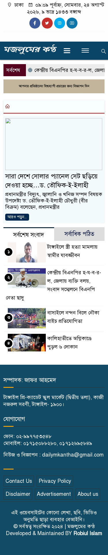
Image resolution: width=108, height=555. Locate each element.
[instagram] (59, 23)
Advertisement (54, 494)
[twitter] (47, 23)
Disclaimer (17, 494)
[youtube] (72, 23)
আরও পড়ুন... (17, 217)
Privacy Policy (55, 481)
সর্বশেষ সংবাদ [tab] (28, 235)
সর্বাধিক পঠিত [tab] (79, 234)
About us (87, 494)
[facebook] (34, 23)
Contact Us (18, 481)
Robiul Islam (87, 533)
